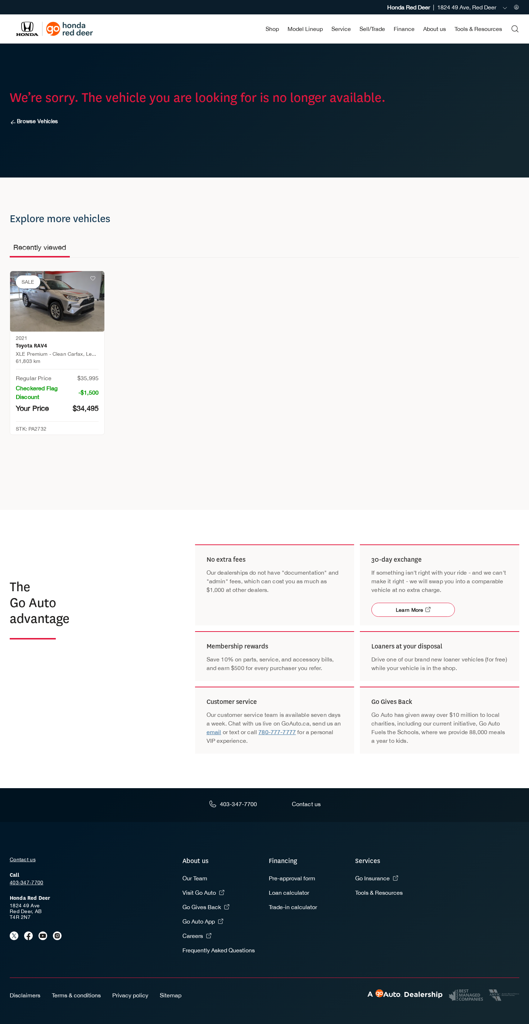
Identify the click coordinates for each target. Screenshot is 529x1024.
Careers (192, 936)
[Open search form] (515, 28)
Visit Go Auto (199, 892)
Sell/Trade (372, 29)
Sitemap (170, 995)
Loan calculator (289, 892)
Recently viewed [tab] (39, 247)
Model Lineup (305, 29)
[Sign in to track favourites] (94, 279)
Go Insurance (372, 878)
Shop (272, 29)
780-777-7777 (277, 732)
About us (434, 29)
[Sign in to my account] (516, 7)
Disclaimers (25, 995)
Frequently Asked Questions (218, 950)
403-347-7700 (26, 882)
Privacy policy (130, 995)
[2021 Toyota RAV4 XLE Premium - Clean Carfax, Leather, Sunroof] (57, 301)
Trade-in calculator (293, 907)
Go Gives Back (201, 907)
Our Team (194, 878)
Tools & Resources (478, 29)
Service (341, 29)
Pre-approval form (292, 878)
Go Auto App (198, 921)
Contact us (23, 859)
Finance (404, 29)
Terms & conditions (76, 995)
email (214, 732)
